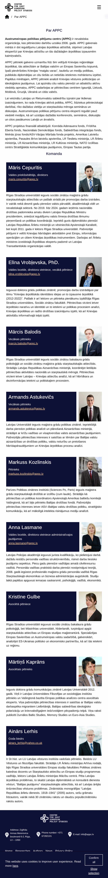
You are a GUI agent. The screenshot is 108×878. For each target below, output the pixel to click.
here (15, 865)
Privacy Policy (64, 850)
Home (9, 850)
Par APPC (20, 16)
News (49, 850)
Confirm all (94, 860)
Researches (22, 850)
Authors (38, 850)
